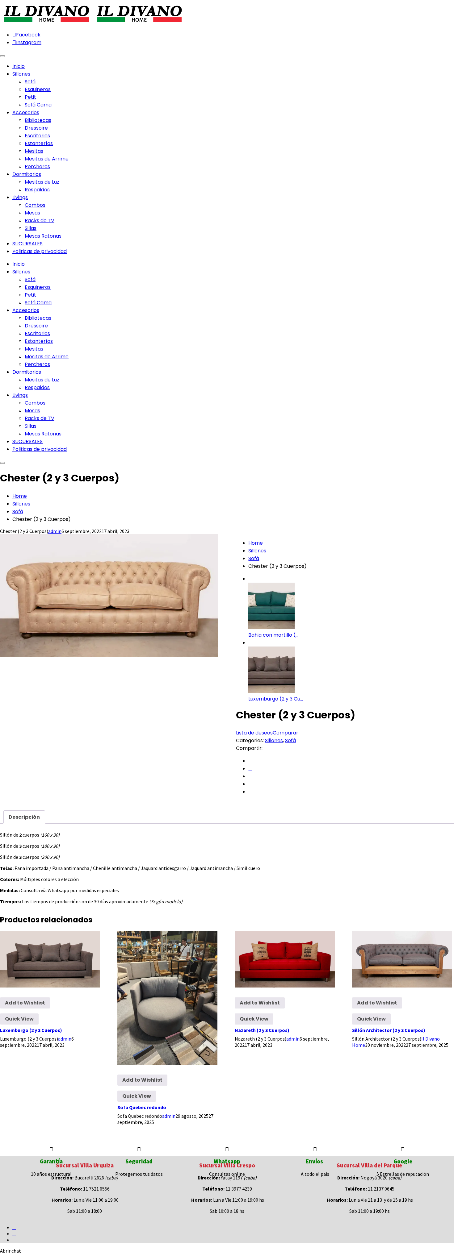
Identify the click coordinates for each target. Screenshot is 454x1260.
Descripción (24, 817)
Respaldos (37, 189)
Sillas (30, 228)
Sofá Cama (38, 104)
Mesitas (34, 151)
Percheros (37, 166)
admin (54, 531)
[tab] (24, 817)
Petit (30, 97)
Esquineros (38, 89)
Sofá (30, 81)
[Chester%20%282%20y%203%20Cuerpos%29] (250, 760)
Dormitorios (26, 372)
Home (19, 496)
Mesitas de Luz (42, 181)
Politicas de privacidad (39, 449)
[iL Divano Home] (46, 23)
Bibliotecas (38, 120)
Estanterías (39, 143)
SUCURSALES (27, 441)
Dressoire (36, 127)
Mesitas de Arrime (47, 158)
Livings (20, 395)
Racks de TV (39, 220)
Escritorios (37, 135)
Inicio (18, 264)
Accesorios (25, 310)
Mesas (32, 212)
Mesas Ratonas (43, 235)
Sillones (21, 271)
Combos (35, 205)
